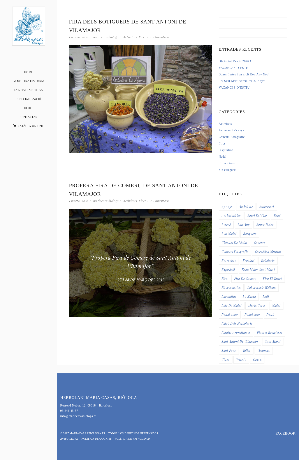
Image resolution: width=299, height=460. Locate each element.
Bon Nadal (229, 234)
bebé (277, 216)
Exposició (228, 269)
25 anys (227, 207)
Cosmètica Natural (268, 252)
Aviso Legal (69, 438)
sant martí (273, 341)
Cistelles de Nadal (234, 243)
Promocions (226, 163)
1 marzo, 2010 (78, 37)
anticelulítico (231, 216)
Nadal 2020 (230, 314)
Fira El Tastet (272, 278)
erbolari (249, 261)
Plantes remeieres (269, 332)
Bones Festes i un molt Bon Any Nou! (244, 74)
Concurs (260, 243)
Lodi (266, 296)
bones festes (265, 225)
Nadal (223, 156)
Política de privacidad (132, 438)
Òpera (257, 359)
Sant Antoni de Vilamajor (240, 341)
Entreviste (229, 261)
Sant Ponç (229, 350)
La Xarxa (249, 296)
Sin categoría (227, 169)
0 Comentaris (160, 37)
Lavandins (229, 296)
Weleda (241, 359)
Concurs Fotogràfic (231, 137)
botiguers (250, 234)
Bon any (243, 225)
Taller (247, 350)
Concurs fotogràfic (235, 252)
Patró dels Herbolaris (237, 323)
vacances (263, 350)
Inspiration (226, 150)
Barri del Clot (257, 216)
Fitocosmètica (231, 287)
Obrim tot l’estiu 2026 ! (235, 61)
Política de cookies (96, 438)
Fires (142, 37)
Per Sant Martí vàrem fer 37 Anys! (242, 81)
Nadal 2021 (252, 314)
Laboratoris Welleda (261, 287)
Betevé (226, 225)
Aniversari (266, 207)
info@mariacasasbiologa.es (78, 416)
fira (224, 278)
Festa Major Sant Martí (258, 269)
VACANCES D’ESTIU (234, 68)
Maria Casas (257, 305)
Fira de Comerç (245, 278)
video (226, 359)
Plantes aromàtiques (236, 332)
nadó (270, 314)
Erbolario (268, 261)
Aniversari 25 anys (231, 130)
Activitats (130, 37)
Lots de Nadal (232, 305)
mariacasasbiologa (106, 37)
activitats (246, 207)
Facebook (286, 433)
